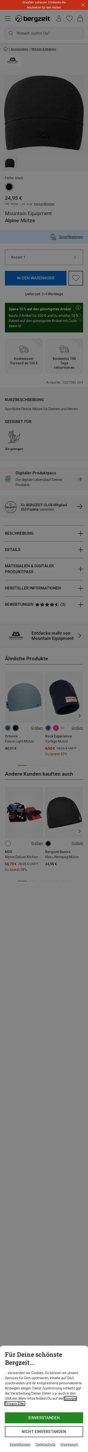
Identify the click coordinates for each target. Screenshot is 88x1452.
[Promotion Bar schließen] (83, 5)
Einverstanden (44, 1417)
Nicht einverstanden (44, 1431)
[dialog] (44, 1399)
